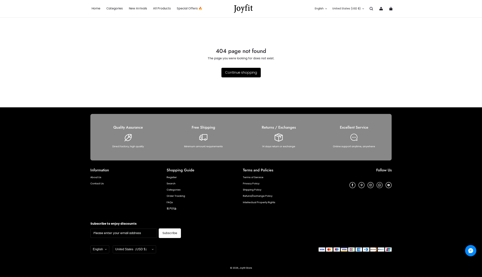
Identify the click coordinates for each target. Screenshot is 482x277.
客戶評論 (171, 208)
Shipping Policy (252, 190)
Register (172, 177)
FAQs (170, 202)
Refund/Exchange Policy (257, 196)
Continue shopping (241, 72)
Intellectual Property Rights (259, 202)
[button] (371, 8)
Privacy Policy (251, 183)
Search (171, 183)
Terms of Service (253, 177)
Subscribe (169, 233)
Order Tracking (176, 196)
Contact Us (97, 183)
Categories (174, 190)
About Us (95, 177)
